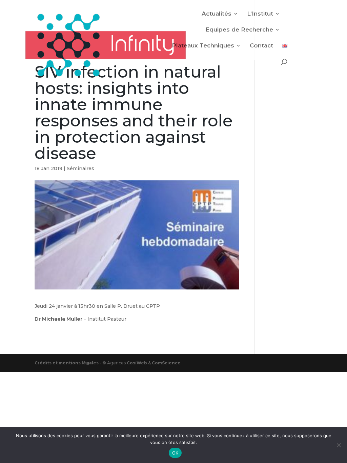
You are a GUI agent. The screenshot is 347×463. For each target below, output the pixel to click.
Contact (261, 46)
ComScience (166, 362)
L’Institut (260, 14)
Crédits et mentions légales (67, 362)
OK (175, 453)
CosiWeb (137, 362)
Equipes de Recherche (239, 30)
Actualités (216, 14)
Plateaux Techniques (203, 46)
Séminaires (80, 168)
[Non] (338, 445)
